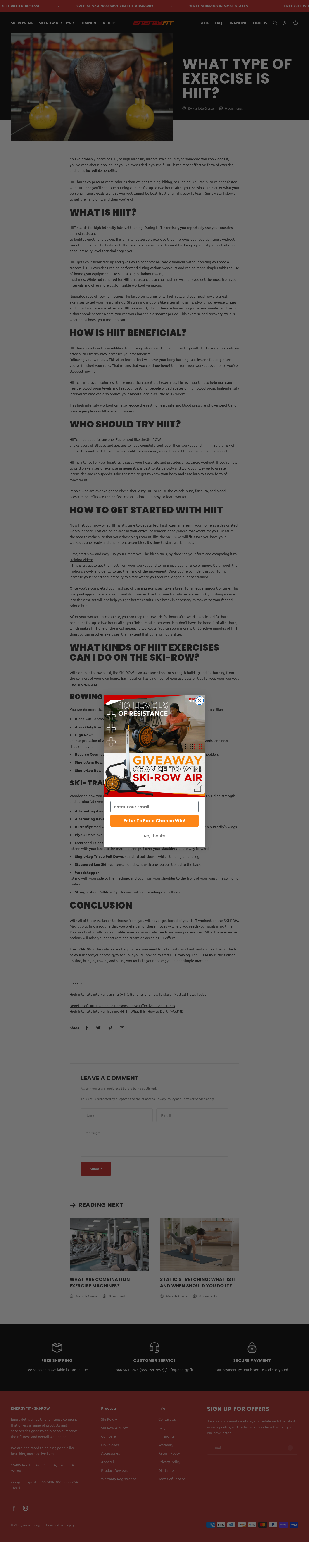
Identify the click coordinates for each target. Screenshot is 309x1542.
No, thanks (154, 836)
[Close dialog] (200, 701)
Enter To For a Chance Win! (154, 821)
